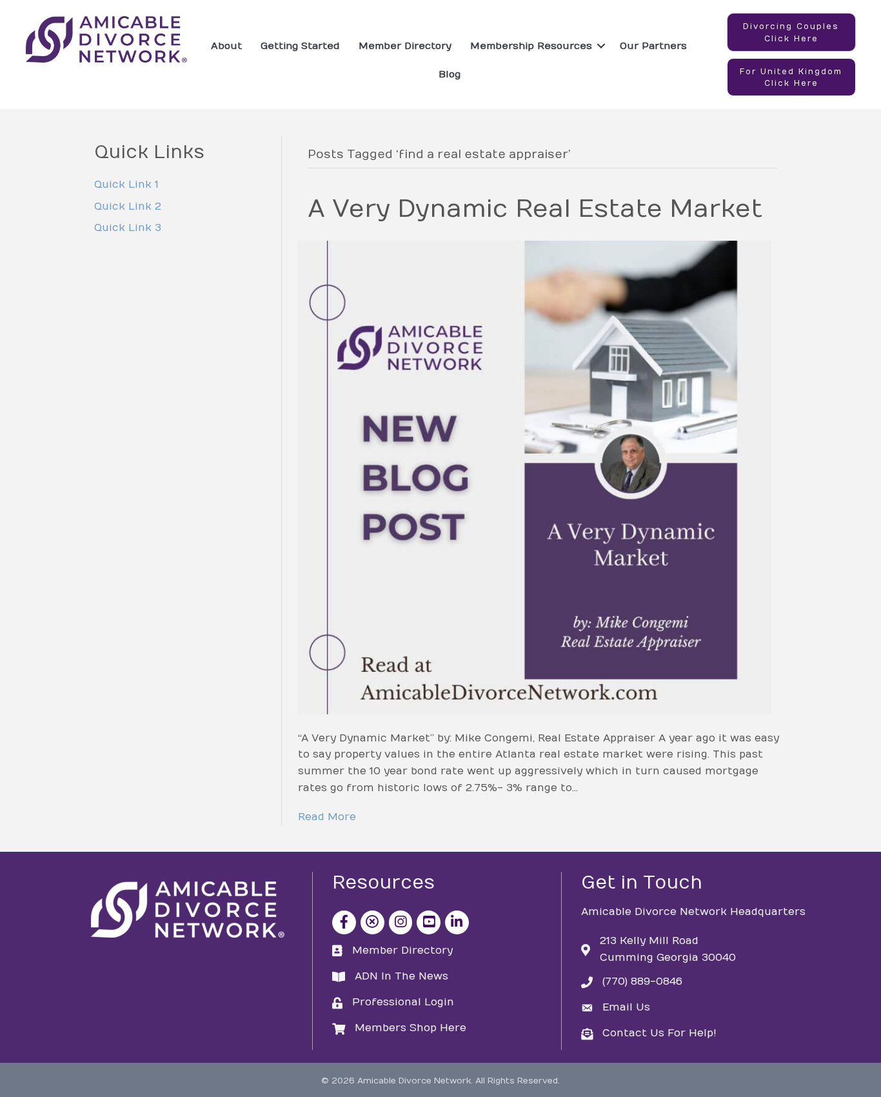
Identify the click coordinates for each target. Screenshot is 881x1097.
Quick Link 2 (127, 206)
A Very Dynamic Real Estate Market (535, 209)
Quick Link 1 (126, 184)
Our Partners (653, 46)
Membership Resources (531, 46)
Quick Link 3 (127, 228)
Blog (449, 74)
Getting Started (300, 46)
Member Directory (405, 46)
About (226, 46)
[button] (791, 32)
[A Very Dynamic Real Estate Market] (534, 477)
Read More (327, 817)
